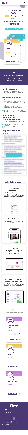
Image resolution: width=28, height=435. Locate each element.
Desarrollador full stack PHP (13, 326)
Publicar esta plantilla (14, 155)
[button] (25, 3)
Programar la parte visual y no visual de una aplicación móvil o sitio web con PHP (14, 333)
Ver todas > (14, 313)
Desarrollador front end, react (13, 380)
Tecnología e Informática (17, 16)
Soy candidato (20, 410)
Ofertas (5, 409)
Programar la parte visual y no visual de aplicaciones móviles (14, 360)
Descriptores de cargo (7, 413)
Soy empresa (19, 409)
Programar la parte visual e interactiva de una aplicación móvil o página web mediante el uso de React (14, 388)
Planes (5, 415)
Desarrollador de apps (13, 353)
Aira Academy (7, 410)
